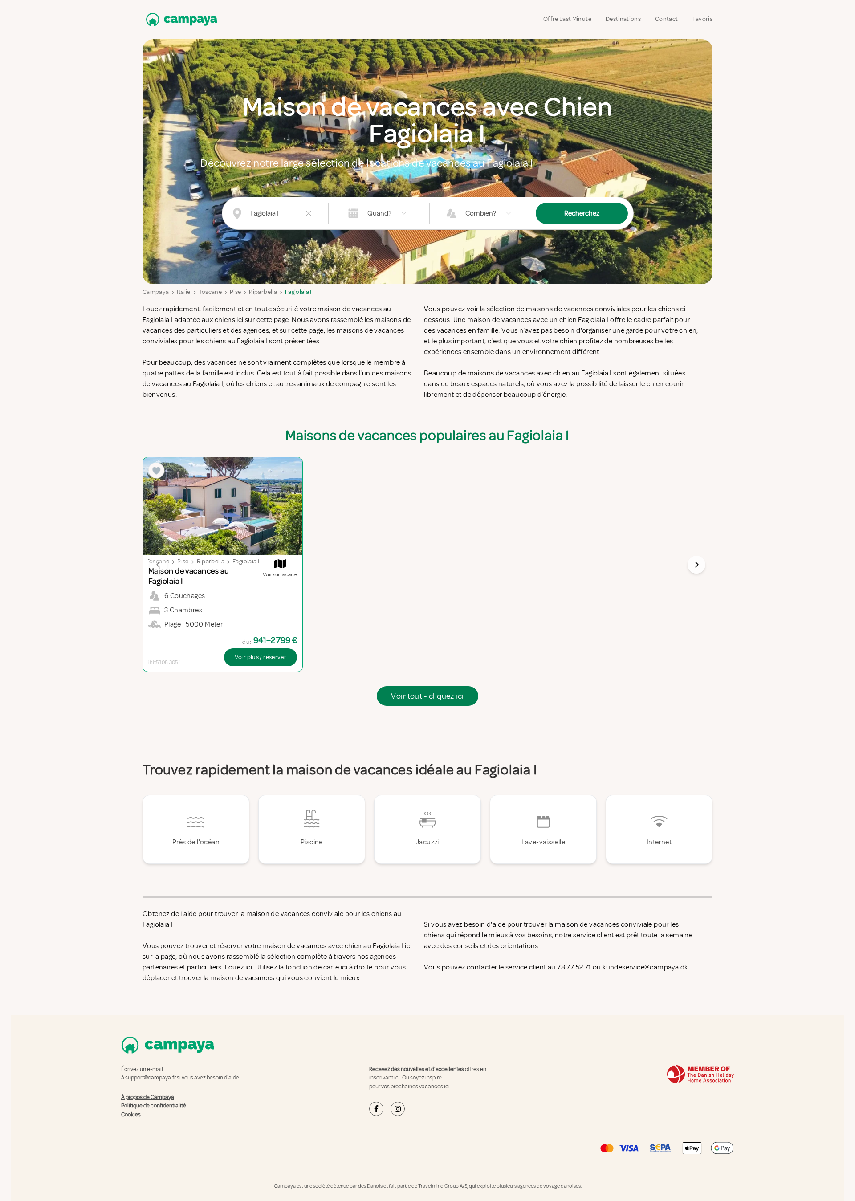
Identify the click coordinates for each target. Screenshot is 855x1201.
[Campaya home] (179, 19)
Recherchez (581, 213)
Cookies (131, 1114)
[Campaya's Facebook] (376, 1109)
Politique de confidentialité (153, 1105)
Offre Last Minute (567, 19)
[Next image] (696, 565)
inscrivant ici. (385, 1077)
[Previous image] (158, 565)
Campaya (155, 292)
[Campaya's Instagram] (398, 1109)
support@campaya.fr (150, 1077)
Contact (666, 19)
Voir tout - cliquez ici (427, 696)
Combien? (480, 213)
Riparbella (263, 292)
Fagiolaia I (298, 292)
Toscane (210, 292)
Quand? (379, 213)
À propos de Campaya (147, 1097)
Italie (183, 292)
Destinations (623, 19)
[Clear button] (308, 213)
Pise (235, 292)
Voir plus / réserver (260, 657)
